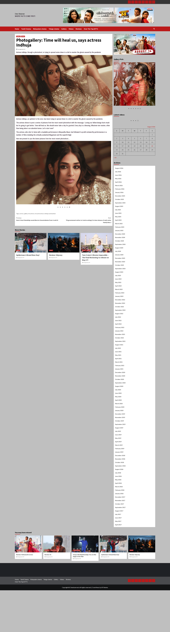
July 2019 (118, 451)
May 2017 (118, 541)
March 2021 (119, 382)
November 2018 (120, 479)
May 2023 (118, 302)
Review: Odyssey (55, 255)
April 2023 (118, 306)
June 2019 (118, 455)
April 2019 (118, 461)
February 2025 (119, 247)
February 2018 (119, 510)
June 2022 (118, 340)
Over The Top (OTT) (91, 29)
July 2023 (118, 295)
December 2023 (120, 278)
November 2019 (120, 437)
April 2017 (118, 545)
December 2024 (120, 254)
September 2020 (120, 403)
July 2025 (118, 230)
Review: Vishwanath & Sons (24, 575)
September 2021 (120, 361)
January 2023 (119, 316)
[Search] (154, 28)
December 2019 (120, 434)
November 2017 (120, 520)
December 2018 (120, 475)
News (88, 250)
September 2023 (120, 288)
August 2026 (119, 188)
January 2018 (119, 513)
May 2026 (118, 198)
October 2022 (119, 326)
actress (21, 213)
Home (17, 29)
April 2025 (118, 240)
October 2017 (119, 524)
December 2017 (120, 517)
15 (152, 162)
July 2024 (118, 271)
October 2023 (119, 285)
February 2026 (119, 209)
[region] (63, 175)
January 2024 (119, 275)
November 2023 (120, 281)
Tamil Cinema (26, 29)
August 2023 (119, 292)
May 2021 (118, 375)
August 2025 (119, 226)
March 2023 (119, 309)
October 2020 (119, 399)
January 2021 (119, 389)
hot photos (31, 213)
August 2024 (119, 268)
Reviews (79, 29)
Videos (71, 29)
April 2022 (118, 344)
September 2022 (120, 330)
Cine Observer (20, 14)
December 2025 (120, 216)
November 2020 (120, 396)
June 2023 (118, 299)
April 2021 (118, 378)
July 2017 (118, 534)
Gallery (63, 29)
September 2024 (120, 264)
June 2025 (118, 233)
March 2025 (119, 243)
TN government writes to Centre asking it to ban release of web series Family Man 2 (88, 220)
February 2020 (119, 427)
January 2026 (119, 212)
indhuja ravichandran (50, 213)
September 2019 (120, 444)
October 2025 (119, 219)
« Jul (115, 177)
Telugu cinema (54, 29)
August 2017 (119, 531)
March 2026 (119, 205)
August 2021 (119, 365)
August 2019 (119, 448)
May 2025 (118, 236)
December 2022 (120, 320)
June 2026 (118, 195)
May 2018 (118, 500)
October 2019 (119, 441)
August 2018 (119, 489)
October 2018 (119, 482)
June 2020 (118, 413)
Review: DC (48, 575)
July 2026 (118, 192)
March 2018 (119, 506)
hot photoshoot (39, 213)
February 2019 (119, 468)
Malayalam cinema (39, 29)
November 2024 (120, 257)
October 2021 (119, 358)
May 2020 (118, 416)
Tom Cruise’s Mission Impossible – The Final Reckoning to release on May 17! (95, 257)
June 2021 (118, 371)
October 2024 (119, 261)
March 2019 (119, 465)
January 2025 (119, 250)
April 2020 (118, 420)
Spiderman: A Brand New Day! (27, 255)
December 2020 (120, 392)
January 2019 (119, 472)
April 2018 (118, 503)
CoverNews (95, 607)
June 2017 (118, 538)
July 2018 (118, 493)
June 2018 (118, 496)
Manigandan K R (21, 49)
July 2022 (118, 337)
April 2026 (118, 202)
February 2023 (119, 313)
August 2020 (119, 406)
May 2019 (118, 458)
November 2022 (120, 323)
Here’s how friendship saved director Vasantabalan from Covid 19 (37, 219)
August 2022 (119, 333)
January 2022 (119, 351)
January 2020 (119, 430)
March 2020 (119, 423)
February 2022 (119, 347)
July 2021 (118, 368)
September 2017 (120, 527)
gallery (26, 213)
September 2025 (120, 223)
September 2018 (120, 486)
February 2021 (119, 385)
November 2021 (120, 354)
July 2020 (118, 410)
